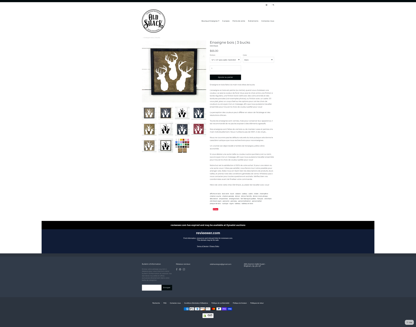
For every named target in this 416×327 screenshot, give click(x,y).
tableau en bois (247, 203)
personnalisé (257, 201)
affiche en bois (215, 194)
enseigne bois (234, 199)
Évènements (253, 21)
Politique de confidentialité (220, 303)
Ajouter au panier (225, 77)
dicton (237, 196)
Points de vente (238, 21)
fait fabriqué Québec (248, 199)
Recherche (156, 303)
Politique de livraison (240, 303)
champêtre (264, 194)
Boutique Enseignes (210, 21)
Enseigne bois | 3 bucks (152, 37)
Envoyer (166, 288)
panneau (234, 201)
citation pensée (228, 196)
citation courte (215, 196)
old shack (267, 199)
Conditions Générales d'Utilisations (196, 303)
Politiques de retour (257, 303)
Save (216, 209)
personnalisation (244, 201)
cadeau (244, 194)
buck (232, 194)
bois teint (225, 194)
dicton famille (246, 196)
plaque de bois (215, 203)
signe (231, 203)
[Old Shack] (153, 21)
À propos (225, 21)
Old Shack (214, 46)
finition (212, 55)
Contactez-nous (267, 21)
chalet (256, 194)
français (260, 199)
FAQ (164, 303)
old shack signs (215, 201)
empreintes (223, 199)
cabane (238, 194)
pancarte (226, 201)
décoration (214, 199)
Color (245, 55)
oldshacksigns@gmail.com (220, 264)
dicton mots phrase (260, 196)
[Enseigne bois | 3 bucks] (149, 113)
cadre (250, 194)
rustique (225, 203)
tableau (237, 203)
